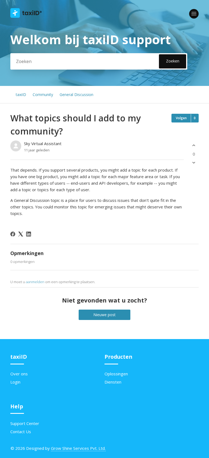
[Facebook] (12, 234)
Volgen (181, 118)
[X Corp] (20, 234)
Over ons (19, 373)
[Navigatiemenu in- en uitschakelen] (194, 14)
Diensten (112, 382)
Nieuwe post (104, 314)
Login (15, 382)
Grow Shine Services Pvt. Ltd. (78, 448)
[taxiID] (26, 16)
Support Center (24, 423)
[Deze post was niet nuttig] (194, 162)
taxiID (21, 94)
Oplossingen (116, 373)
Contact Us (20, 431)
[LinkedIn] (28, 234)
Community (43, 94)
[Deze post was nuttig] (194, 145)
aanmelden (35, 281)
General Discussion (76, 94)
